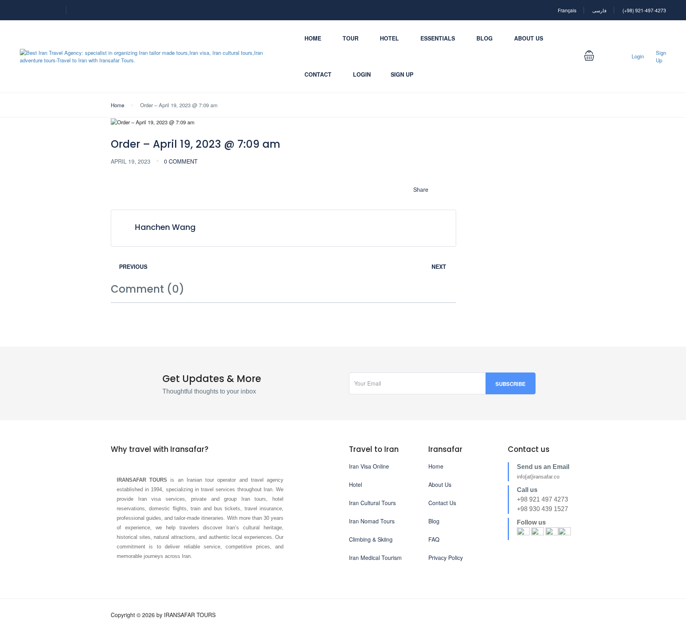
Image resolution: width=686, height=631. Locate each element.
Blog (484, 38)
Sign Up (402, 74)
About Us (528, 38)
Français (567, 10)
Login (362, 74)
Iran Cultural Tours (372, 503)
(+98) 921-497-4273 (644, 10)
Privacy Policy (445, 558)
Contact (317, 74)
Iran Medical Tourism (375, 558)
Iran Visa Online (369, 466)
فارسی (599, 10)
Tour (350, 38)
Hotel (389, 38)
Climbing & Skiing (371, 539)
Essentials (437, 38)
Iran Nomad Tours (372, 521)
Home (312, 38)
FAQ (433, 539)
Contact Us (442, 503)
